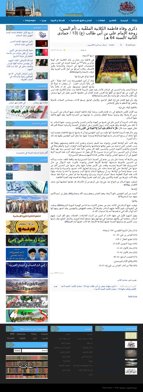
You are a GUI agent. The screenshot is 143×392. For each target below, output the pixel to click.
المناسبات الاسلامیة (64, 365)
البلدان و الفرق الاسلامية (81, 20)
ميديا (43, 20)
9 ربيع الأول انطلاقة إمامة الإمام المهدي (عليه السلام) (19, 34)
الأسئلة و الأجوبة (57, 20)
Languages (29, 20)
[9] (66, 222)
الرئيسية (124, 20)
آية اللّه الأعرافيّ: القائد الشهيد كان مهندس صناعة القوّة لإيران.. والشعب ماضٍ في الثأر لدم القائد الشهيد (19, 65)
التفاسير (112, 20)
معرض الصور (66, 370)
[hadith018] (37, 167)
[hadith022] (16, 167)
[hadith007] (30, 167)
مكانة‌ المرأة (66, 361)
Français (44, 334)
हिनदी (12, 334)
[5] (126, 185)
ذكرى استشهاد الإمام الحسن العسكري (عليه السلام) (21, 43)
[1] (81, 62)
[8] (59, 205)
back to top (132, 296)
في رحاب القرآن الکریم (85, 370)
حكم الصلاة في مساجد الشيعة (109, 369)
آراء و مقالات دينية (64, 338)
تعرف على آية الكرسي (113, 334)
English (22, 338)
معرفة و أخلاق (65, 343)
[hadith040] (9, 176)
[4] (78, 128)
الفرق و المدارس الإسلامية (62, 347)
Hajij (134, 20)
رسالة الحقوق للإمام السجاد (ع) (82, 365)
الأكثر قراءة (131, 328)
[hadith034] (9, 167)
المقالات (101, 20)
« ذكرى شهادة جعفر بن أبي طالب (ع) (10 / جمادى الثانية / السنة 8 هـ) (88, 286)
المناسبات (42, 86)
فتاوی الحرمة (66, 356)
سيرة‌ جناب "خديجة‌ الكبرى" (110, 342)
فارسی (45, 338)
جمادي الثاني (122, 280)
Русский (10, 338)
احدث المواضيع (40, 27)
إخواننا (90, 361)
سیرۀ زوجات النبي (87, 356)
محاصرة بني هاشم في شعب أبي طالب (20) (109, 361)
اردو (35, 338)
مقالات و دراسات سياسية (84, 338)
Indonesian (21, 334)
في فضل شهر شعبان (17, 103)
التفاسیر (67, 334)
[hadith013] (23, 167)
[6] (70, 194)
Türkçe (34, 334)
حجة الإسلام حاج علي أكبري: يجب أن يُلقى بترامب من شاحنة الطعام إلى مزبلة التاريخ (19, 53)
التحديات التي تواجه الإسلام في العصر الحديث (109, 353)
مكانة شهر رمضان (40, 103)
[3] (94, 96)
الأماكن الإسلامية (39, 123)
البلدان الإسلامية (87, 347)
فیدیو (90, 374)
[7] (120, 197)
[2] (72, 72)
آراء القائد (89, 343)
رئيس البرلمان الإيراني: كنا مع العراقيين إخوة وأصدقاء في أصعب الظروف (21, 77)
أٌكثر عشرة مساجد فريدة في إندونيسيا (32, 153)
